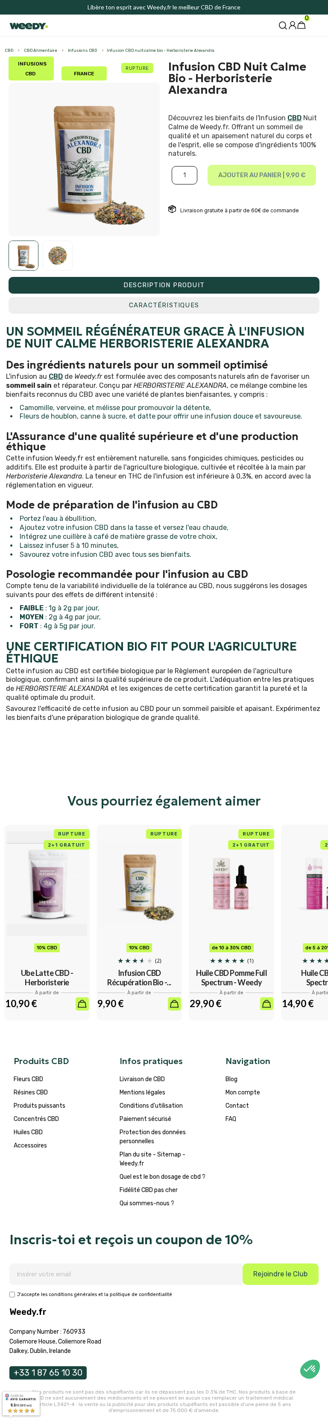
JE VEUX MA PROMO (82, 781)
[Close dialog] (322, 648)
